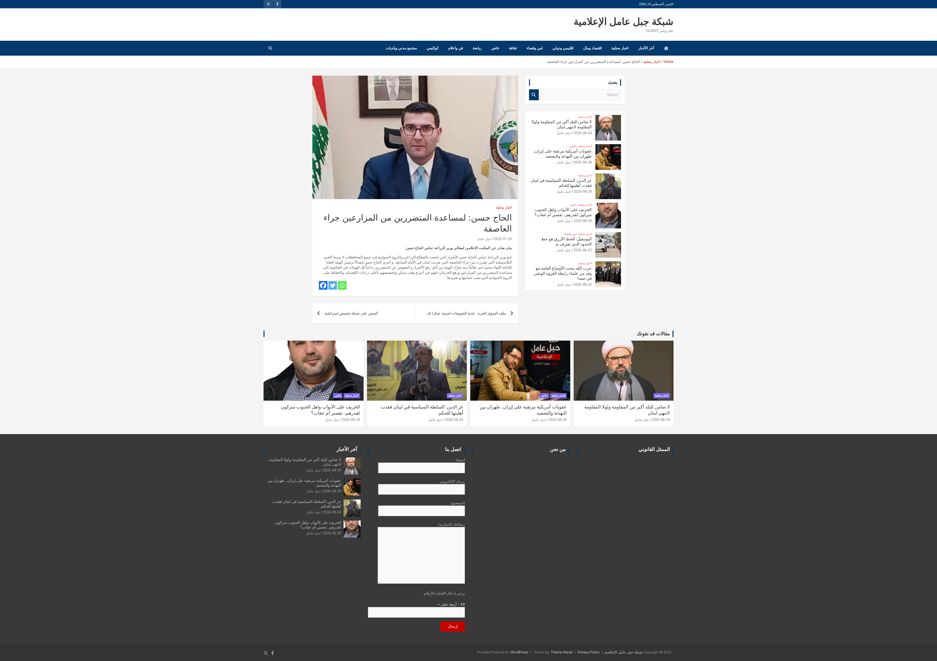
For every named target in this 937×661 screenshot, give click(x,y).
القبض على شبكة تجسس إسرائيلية (351, 313)
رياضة (477, 48)
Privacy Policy (589, 652)
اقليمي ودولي (562, 48)
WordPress (519, 652)
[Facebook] (323, 285)
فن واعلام (455, 48)
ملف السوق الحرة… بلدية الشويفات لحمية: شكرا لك (466, 313)
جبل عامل (484, 239)
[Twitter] (332, 285)
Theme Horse (562, 652)
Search (534, 94)
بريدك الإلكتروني (452, 481)
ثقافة (513, 48)
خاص (495, 48)
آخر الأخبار (646, 48)
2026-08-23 (583, 250)
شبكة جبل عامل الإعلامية (623, 22)
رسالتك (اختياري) (451, 524)
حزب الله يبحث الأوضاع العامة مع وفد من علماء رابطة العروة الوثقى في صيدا (563, 273)
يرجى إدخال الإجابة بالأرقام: (444, 593)
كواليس (432, 48)
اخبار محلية (620, 48)
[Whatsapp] (342, 285)
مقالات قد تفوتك (653, 333)
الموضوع (458, 503)
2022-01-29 (503, 239)
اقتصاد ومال (592, 48)
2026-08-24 (583, 133)
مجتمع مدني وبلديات (401, 48)
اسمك (460, 460)
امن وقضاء (535, 48)
